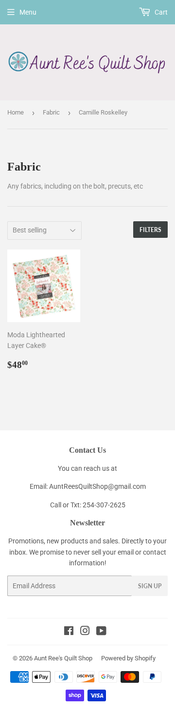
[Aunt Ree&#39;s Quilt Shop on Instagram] (85, 632)
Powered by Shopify (128, 658)
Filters (150, 229)
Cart (160, 12)
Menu (27, 12)
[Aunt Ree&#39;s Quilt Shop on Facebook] (69, 632)
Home (15, 112)
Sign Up (149, 586)
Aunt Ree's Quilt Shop (63, 658)
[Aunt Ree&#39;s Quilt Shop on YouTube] (101, 632)
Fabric (51, 112)
